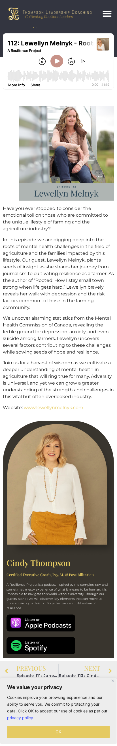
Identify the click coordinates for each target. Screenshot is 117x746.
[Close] (113, 680)
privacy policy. (20, 717)
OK (58, 731)
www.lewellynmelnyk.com (53, 407)
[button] (107, 13)
